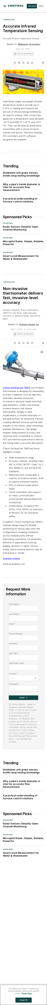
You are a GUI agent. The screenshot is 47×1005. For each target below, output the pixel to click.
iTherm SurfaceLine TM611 (16, 387)
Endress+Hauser (11, 558)
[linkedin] (19, 63)
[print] (43, 63)
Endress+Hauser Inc (29, 324)
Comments (14, 684)
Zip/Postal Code (16, 663)
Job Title (14, 653)
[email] (32, 63)
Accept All (23, 1000)
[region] (23, 995)
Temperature (9, 20)
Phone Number (16, 633)
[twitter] (23, 63)
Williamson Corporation (29, 44)
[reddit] (28, 63)
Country (13, 673)
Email (12, 624)
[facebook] (15, 63)
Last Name (14, 614)
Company (13, 643)
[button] (5, 6)
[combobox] (23, 678)
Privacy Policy (27, 993)
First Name (14, 604)
